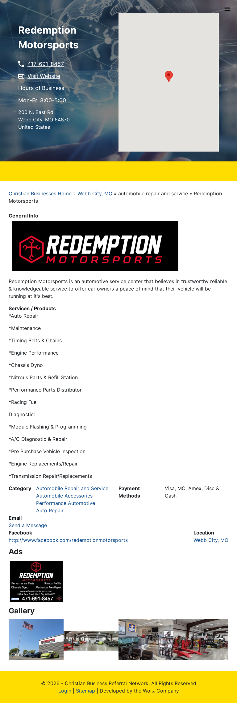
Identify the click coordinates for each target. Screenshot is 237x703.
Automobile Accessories (64, 496)
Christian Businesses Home (40, 193)
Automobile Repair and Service (72, 488)
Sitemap (85, 691)
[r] (36, 581)
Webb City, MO (94, 193)
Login (64, 691)
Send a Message (28, 525)
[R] (36, 639)
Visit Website (43, 76)
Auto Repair (50, 510)
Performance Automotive (65, 503)
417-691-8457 (45, 64)
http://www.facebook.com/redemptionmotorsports (68, 540)
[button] (168, 76)
